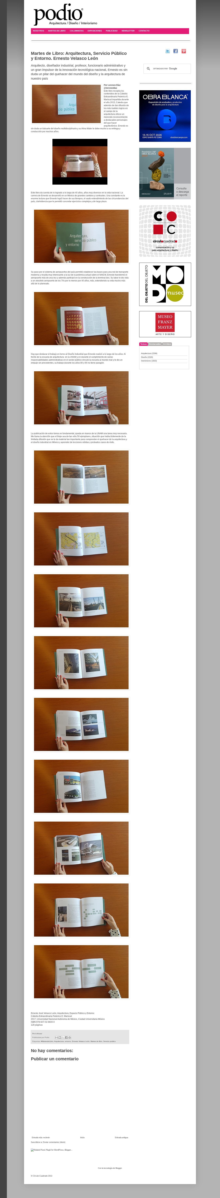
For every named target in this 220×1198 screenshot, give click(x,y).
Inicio (82, 1137)
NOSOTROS (38, 31)
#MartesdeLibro (47, 1041)
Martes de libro (96, 1041)
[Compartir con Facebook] (66, 1037)
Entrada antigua (121, 1137)
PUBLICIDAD (112, 31)
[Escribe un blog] (60, 1037)
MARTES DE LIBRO (57, 31)
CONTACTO (144, 31)
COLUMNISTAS (77, 31)
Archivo (167, 344)
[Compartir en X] (63, 1037)
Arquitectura (59, 1041)
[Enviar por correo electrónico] (56, 1037)
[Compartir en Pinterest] (69, 1037)
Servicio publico (109, 1041)
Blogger (119, 1168)
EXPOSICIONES (95, 31)
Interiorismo (146, 361)
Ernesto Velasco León (81, 1041)
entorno (68, 1041)
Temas (143, 344)
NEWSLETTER (128, 31)
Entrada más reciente (41, 1137)
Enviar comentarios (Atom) (54, 1142)
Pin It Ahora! (37, 1034)
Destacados (155, 344)
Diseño (144, 357)
